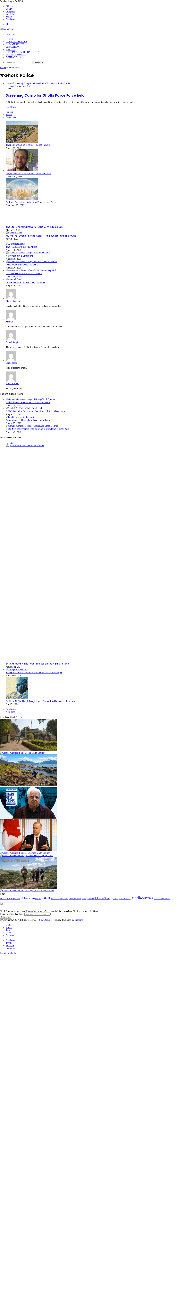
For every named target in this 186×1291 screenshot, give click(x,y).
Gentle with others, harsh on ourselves (28, 420)
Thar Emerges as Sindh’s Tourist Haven (28, 145)
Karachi (90, 899)
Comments (11, 117)
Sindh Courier (45, 920)
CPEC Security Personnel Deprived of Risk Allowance (35, 411)
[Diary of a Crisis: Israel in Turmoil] (31, 270)
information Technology (22, 52)
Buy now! (10, 935)
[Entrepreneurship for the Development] (25, 853)
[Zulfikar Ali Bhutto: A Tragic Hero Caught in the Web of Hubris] (17, 698)
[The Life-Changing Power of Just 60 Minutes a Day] (22, 224)
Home (9, 39)
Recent (9, 114)
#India (10, 898)
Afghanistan (64, 899)
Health (10, 49)
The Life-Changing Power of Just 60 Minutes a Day (34, 227)
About (9, 927)
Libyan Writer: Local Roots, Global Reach (28, 173)
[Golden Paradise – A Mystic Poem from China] (22, 199)
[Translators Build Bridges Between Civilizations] (27, 890)
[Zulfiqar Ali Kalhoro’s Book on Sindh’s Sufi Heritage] (16, 669)
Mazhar (9, 321)
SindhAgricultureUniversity (122, 899)
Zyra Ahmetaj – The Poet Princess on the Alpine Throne (37, 663)
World (8, 932)
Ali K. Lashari (12, 383)
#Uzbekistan (55, 899)
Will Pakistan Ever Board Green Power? (28, 402)
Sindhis (156, 899)
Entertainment (16, 54)
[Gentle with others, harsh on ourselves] (20, 417)
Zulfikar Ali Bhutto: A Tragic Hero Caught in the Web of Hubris (40, 701)
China (71, 899)
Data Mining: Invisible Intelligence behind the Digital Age (37, 429)
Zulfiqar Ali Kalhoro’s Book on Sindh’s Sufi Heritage (34, 672)
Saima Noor (11, 363)
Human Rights (15, 44)
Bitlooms (79, 920)
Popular (9, 112)
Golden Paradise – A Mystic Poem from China (31, 202)
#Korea (17, 899)
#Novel (38, 899)
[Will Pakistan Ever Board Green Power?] (30, 399)
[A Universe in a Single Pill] (28, 252)
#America (3, 899)
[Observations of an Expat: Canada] (13, 279)
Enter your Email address (11, 914)
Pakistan (99, 898)
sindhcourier (142, 898)
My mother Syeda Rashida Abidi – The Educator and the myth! (41, 235)
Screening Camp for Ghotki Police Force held (45, 95)
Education (12, 47)
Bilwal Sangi (12, 342)
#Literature (28, 898)
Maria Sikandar (13, 301)
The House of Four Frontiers (21, 247)
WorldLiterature (164, 899)
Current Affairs (16, 41)
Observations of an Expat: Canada (25, 282)
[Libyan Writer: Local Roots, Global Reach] (22, 170)
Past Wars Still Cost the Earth (22, 264)
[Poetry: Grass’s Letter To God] (28, 888)
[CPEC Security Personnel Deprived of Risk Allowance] (24, 408)
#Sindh (46, 898)
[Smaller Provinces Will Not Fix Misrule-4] (26, 855)
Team (8, 930)
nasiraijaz (10, 86)
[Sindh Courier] (7, 29)
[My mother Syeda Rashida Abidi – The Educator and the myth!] (14, 232)
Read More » (12, 107)
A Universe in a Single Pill (19, 255)
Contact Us (13, 57)
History (84, 899)
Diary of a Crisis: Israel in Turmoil (24, 273)
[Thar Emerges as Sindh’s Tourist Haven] (22, 142)
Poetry (108, 898)
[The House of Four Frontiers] (16, 244)
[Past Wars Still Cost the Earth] (31, 261)
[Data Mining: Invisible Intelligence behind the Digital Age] (32, 426)
